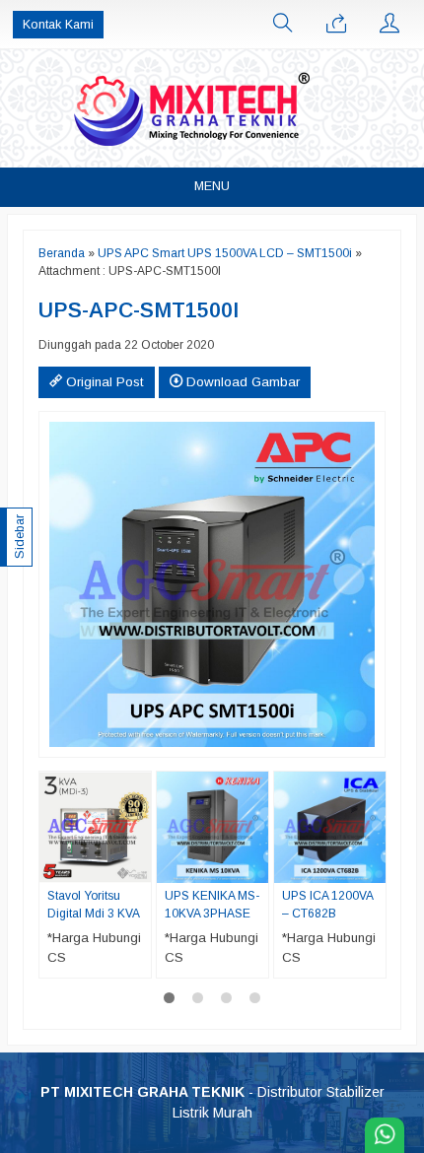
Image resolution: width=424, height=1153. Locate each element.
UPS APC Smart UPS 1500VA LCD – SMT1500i (225, 253)
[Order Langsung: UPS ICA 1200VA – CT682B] (374, 867)
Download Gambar (241, 381)
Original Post (103, 381)
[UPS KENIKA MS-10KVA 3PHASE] (212, 826)
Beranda (61, 253)
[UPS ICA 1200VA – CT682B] (330, 826)
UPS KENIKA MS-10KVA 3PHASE (212, 904)
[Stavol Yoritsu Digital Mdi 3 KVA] (95, 826)
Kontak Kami (58, 25)
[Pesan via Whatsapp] (336, 24)
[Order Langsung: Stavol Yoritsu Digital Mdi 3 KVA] (139, 867)
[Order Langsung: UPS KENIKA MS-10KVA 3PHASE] (256, 867)
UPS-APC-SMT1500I (138, 310)
